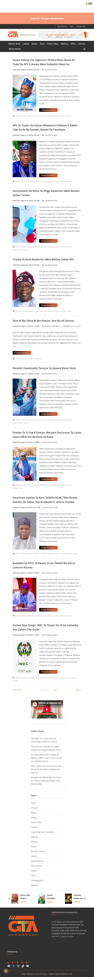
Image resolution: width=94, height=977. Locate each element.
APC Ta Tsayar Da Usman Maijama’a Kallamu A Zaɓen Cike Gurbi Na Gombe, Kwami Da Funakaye (45, 127)
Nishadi (57, 247)
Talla (71, 26)
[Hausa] (87, 3)
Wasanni (34, 885)
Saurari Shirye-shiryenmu (47, 18)
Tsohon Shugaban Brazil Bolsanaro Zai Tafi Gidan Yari (26, 897)
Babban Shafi (14, 44)
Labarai (26, 44)
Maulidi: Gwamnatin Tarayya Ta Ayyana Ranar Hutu (44, 368)
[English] (90, 3)
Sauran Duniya (60, 116)
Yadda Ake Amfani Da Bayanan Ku (64, 912)
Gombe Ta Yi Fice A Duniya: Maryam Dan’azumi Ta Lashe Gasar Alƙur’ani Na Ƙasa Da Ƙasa (47, 435)
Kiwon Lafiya (52, 44)
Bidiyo (33, 813)
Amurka (81, 44)
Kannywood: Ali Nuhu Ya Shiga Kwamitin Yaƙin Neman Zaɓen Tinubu (46, 193)
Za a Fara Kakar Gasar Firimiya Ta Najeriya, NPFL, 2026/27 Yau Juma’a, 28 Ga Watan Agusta (46, 758)
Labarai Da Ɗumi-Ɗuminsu (37, 116)
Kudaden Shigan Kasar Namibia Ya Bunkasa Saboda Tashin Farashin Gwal (53, 897)
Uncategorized (37, 880)
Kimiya (34, 817)
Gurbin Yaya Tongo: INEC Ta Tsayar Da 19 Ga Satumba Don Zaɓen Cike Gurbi (45, 627)
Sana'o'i (58, 554)
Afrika (73, 44)
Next (77, 690)
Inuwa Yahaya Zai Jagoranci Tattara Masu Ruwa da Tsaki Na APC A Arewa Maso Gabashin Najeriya (44, 62)
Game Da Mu (62, 26)
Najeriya (64, 44)
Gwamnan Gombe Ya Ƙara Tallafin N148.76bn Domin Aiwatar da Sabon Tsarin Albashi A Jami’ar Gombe (45, 500)
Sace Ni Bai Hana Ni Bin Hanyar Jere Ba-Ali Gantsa (43, 320)
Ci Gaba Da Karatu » (49, 110)
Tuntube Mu (80, 26)
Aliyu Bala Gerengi (51, 70)
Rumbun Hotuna (38, 851)
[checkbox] (6, 971)
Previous (18, 690)
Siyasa (34, 44)
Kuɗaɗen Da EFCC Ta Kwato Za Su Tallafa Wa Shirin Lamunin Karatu (44, 565)
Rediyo (34, 846)
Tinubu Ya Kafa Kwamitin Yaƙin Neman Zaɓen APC (43, 259)
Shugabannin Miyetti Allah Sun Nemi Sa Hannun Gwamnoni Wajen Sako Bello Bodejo (46, 780)
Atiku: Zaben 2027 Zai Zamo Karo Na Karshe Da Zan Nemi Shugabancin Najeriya (46, 769)
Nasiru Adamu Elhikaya (52, 326)
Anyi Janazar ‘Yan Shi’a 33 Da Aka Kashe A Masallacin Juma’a (80, 897)
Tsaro (42, 44)
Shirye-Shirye (15, 49)
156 (55, 690)
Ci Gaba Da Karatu (66, 936)
